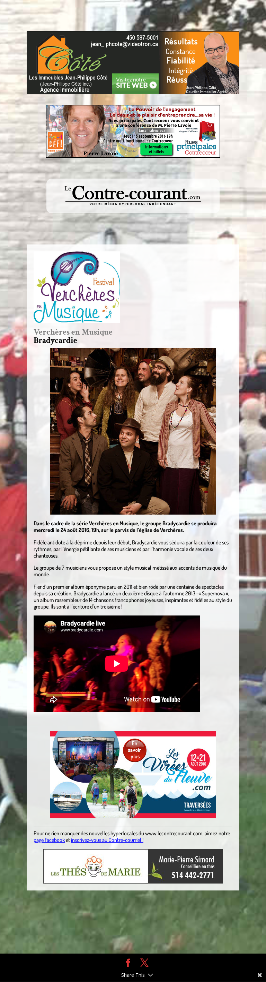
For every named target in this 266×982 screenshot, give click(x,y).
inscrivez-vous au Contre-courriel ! (107, 839)
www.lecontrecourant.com (174, 833)
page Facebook (49, 839)
